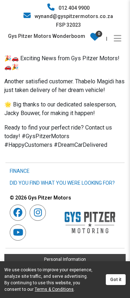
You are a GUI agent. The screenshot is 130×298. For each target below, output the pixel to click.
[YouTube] (20, 232)
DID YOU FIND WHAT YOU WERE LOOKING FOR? (62, 183)
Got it (115, 279)
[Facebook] (20, 213)
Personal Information (65, 259)
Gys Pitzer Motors (40, 198)
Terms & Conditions (54, 289)
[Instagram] (39, 213)
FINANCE (20, 171)
